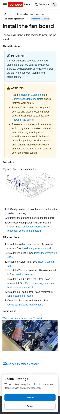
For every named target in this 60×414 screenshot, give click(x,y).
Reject (30, 406)
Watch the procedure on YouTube (20, 318)
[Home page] (5, 14)
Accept (30, 397)
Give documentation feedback (22, 364)
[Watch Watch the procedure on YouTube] (30, 335)
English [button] (43, 4)
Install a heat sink (24, 274)
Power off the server (22, 119)
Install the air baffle (22, 296)
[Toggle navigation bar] (4, 4)
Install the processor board (36, 248)
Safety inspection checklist (26, 99)
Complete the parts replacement (24, 304)
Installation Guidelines (30, 94)
